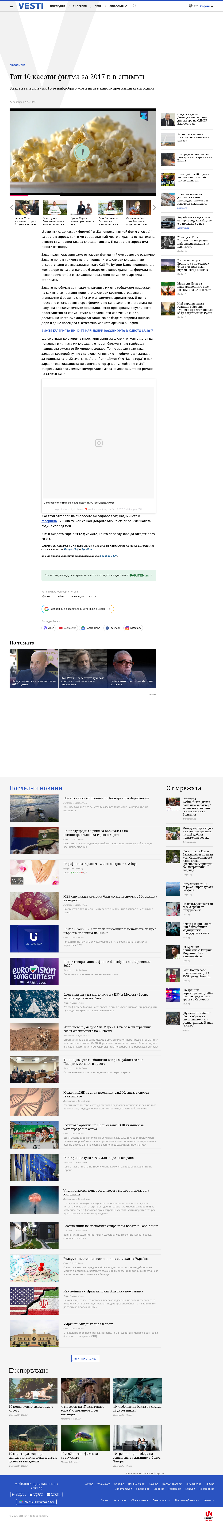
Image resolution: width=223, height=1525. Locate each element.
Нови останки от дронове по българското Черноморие (106, 798)
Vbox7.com (103, 1484)
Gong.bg (119, 1484)
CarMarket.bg (193, 1484)
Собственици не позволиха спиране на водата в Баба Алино (110, 1226)
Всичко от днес (85, 1358)
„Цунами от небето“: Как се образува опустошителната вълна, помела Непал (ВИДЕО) (198, 1019)
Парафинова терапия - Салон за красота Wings (100, 864)
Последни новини (36, 788)
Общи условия (139, 1500)
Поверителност (161, 1500)
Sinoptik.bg (142, 1488)
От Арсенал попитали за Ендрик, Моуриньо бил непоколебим (197, 951)
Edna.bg (190, 1488)
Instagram (135, 628)
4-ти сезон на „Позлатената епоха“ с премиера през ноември (82, 1410)
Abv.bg (89, 1484)
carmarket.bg (183, 227)
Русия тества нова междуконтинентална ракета (193, 137)
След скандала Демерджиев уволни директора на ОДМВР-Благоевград (192, 118)
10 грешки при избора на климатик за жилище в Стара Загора (136, 1457)
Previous (11, 215)
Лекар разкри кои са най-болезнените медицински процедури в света (197, 928)
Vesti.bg (30, 6)
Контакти (209, 1500)
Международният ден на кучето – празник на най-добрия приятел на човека (198, 832)
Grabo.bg (159, 1488)
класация (78, 596)
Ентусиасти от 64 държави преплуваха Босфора (198, 887)
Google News (93, 628)
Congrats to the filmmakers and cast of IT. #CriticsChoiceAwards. (79, 502)
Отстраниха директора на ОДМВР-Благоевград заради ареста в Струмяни (198, 994)
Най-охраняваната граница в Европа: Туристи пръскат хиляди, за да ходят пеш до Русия (195, 308)
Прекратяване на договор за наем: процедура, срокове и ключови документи (192, 198)
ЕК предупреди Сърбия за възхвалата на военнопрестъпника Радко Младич (95, 833)
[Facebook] (214, 1504)
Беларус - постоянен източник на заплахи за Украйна (106, 1258)
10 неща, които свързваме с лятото (31, 1408)
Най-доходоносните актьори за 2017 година (34, 682)
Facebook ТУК (108, 555)
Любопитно (118, 6)
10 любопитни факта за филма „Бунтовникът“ (137, 1408)
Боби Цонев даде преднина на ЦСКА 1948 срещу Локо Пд (196, 973)
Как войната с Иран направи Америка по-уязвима (103, 1291)
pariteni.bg (182, 207)
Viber (51, 628)
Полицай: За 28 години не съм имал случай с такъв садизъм (193, 177)
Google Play (71, 549)
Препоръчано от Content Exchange (143, 1473)
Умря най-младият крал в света (88, 1324)
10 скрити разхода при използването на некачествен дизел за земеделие (33, 1457)
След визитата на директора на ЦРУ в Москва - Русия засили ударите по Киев (105, 996)
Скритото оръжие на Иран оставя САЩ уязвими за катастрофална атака (103, 1127)
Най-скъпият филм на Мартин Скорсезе (131, 682)
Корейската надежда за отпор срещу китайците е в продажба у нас (194, 220)
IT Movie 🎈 (81, 509)
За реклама (119, 1500)
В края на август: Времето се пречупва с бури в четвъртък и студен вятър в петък (193, 265)
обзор (61, 596)
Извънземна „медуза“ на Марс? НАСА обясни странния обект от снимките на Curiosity (107, 1029)
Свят (98, 6)
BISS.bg (210, 1484)
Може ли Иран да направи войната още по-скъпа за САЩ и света (194, 287)
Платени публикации (187, 1500)
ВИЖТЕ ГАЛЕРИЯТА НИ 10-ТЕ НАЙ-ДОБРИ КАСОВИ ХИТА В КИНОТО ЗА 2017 (97, 331)
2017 (93, 596)
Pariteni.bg (174, 1488)
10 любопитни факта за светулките (79, 1455)
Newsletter (70, 628)
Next (154, 215)
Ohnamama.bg (123, 1488)
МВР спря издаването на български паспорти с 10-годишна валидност (110, 898)
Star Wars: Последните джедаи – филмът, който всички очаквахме (82, 681)
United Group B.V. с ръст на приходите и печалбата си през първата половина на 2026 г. (109, 931)
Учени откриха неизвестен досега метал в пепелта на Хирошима (106, 1192)
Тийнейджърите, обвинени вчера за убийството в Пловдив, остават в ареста (103, 1062)
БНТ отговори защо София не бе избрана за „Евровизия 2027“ (107, 964)
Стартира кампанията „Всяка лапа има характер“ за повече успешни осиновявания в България (197, 806)
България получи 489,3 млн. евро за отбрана (98, 1158)
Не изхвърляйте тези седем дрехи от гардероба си (198, 907)
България (80, 6)
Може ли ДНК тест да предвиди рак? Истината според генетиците (106, 1094)
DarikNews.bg (136, 1484)
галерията (49, 521)
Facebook (115, 628)
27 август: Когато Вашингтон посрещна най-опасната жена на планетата (193, 242)
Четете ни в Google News (39, 1501)
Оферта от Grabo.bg (73, 868)
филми (47, 596)
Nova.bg (153, 1484)
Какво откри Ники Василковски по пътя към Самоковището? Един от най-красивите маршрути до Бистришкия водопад (198, 860)
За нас (105, 1500)
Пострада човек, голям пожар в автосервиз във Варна (194, 157)
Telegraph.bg (206, 1488)
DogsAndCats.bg (172, 1484)
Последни (57, 6)
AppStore (87, 549)
